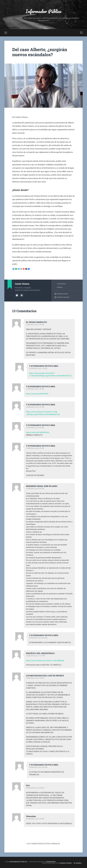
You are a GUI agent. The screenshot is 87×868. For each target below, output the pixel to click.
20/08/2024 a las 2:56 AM (35, 678)
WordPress (51, 861)
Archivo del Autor (17, 295)
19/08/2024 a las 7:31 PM (35, 407)
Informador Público (43, 11)
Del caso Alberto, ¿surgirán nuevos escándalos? (39, 52)
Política (59, 287)
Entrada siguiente (63, 297)
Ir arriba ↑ (78, 863)
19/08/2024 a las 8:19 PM (35, 428)
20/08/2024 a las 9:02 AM (38, 638)
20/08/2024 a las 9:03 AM (38, 767)
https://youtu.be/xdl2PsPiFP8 (37, 394)
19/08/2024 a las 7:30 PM (35, 389)
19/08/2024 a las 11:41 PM (35, 656)
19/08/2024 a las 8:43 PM (35, 489)
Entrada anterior (62, 294)
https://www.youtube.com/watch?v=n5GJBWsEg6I (45, 661)
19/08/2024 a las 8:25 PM (35, 448)
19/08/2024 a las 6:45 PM (35, 325)
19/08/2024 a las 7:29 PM (38, 368)
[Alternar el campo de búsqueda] (81, 32)
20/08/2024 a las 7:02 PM (35, 819)
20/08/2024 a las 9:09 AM (35, 788)
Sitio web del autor (22, 295)
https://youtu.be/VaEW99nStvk (37, 432)
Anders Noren (66, 863)
